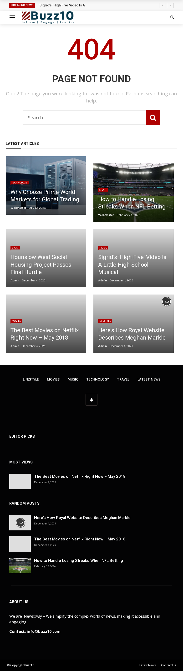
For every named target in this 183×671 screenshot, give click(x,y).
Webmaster (18, 207)
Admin (14, 280)
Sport (103, 189)
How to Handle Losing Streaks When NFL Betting (78, 560)
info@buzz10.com (44, 631)
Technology (19, 182)
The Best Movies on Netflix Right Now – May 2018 (80, 476)
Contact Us (168, 665)
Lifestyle (105, 320)
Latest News (148, 379)
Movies (16, 320)
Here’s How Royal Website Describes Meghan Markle (82, 517)
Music (103, 247)
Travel (123, 379)
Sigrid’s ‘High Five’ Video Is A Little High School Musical (83, 5)
